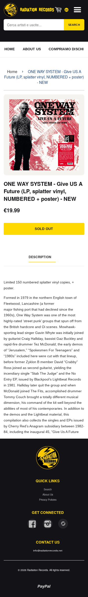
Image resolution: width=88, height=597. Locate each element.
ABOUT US (32, 49)
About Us (48, 494)
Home (12, 71)
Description (40, 256)
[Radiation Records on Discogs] (63, 524)
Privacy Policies (47, 499)
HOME (9, 49)
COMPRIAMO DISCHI (66, 49)
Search (74, 24)
